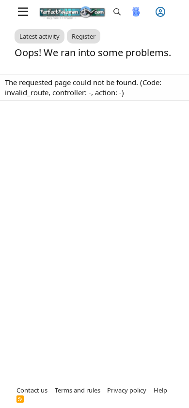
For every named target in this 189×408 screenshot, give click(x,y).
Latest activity (39, 36)
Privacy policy (126, 390)
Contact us (31, 390)
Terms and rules (77, 390)
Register (83, 36)
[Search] (117, 12)
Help (160, 390)
